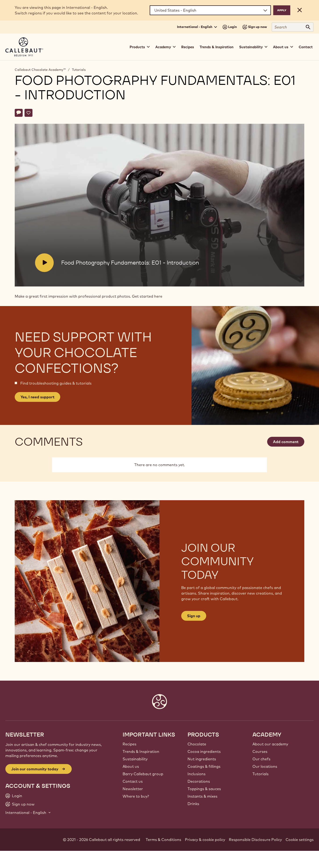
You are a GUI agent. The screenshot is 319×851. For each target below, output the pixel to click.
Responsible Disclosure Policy (255, 839)
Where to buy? (136, 796)
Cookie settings (300, 839)
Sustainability (135, 759)
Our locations (264, 766)
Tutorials (79, 70)
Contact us (133, 781)
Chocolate (197, 744)
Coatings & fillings (204, 766)
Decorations (199, 781)
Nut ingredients (202, 759)
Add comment (285, 441)
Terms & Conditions (163, 839)
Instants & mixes (202, 796)
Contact (306, 47)
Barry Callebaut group (143, 774)
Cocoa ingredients (204, 751)
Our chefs (261, 759)
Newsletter (133, 788)
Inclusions (197, 774)
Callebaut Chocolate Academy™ (40, 70)
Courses (259, 751)
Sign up (193, 615)
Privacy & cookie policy (205, 839)
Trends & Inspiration (217, 47)
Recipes (187, 47)
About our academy (270, 744)
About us (131, 766)
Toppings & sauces (204, 788)
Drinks (193, 803)
